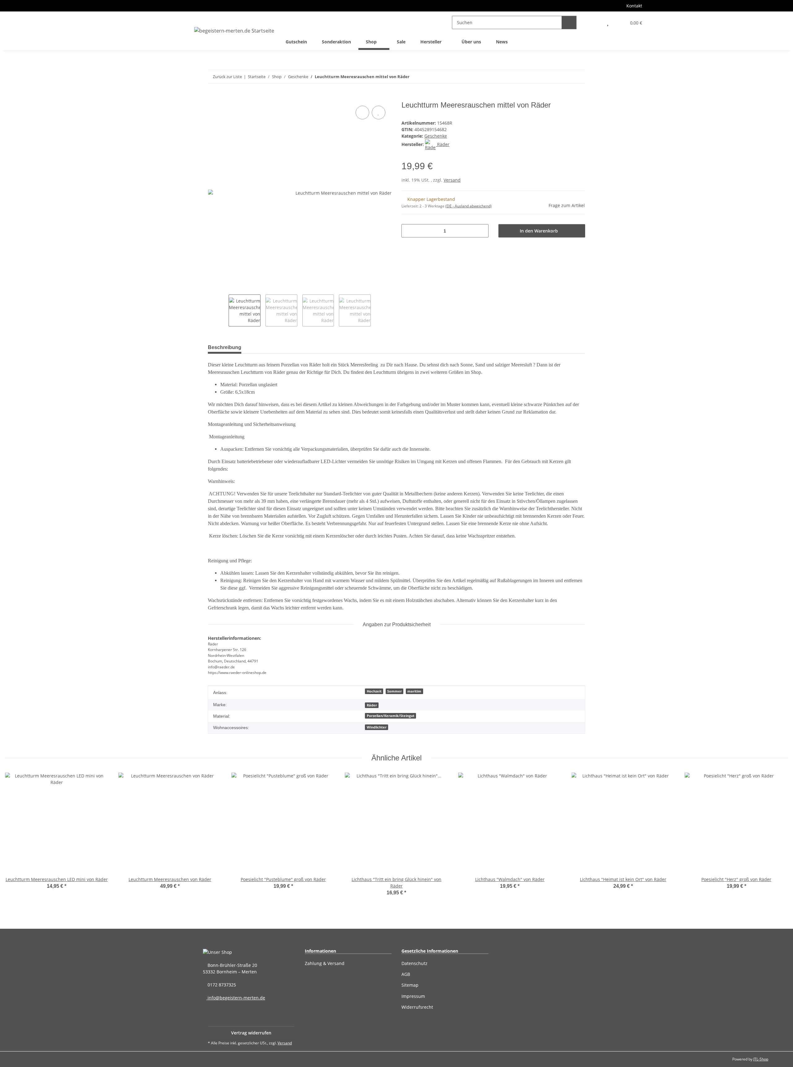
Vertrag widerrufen (251, 1033)
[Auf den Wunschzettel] (378, 112)
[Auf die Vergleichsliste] (362, 112)
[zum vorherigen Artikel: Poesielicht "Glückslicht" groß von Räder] (565, 76)
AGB (405, 974)
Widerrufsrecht (417, 1007)
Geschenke (435, 136)
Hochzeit (374, 691)
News (502, 42)
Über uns (471, 42)
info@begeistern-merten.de (235, 998)
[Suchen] (569, 22)
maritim (414, 691)
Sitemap (409, 985)
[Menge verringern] (408, 230)
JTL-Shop (760, 1059)
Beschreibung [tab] (224, 347)
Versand (452, 180)
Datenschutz (414, 963)
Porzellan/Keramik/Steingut (390, 716)
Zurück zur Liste (227, 76)
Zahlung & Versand (324, 963)
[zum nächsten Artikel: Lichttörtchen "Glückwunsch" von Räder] (578, 76)
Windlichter (377, 727)
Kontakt (634, 6)
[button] (594, 22)
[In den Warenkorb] (213, 97)
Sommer (394, 691)
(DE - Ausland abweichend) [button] (468, 206)
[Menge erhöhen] (481, 230)
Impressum (413, 996)
